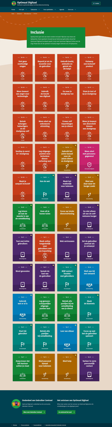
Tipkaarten (19, 13)
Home (13, 13)
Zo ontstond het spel (65, 412)
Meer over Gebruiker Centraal (33, 412)
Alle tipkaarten (27, 13)
